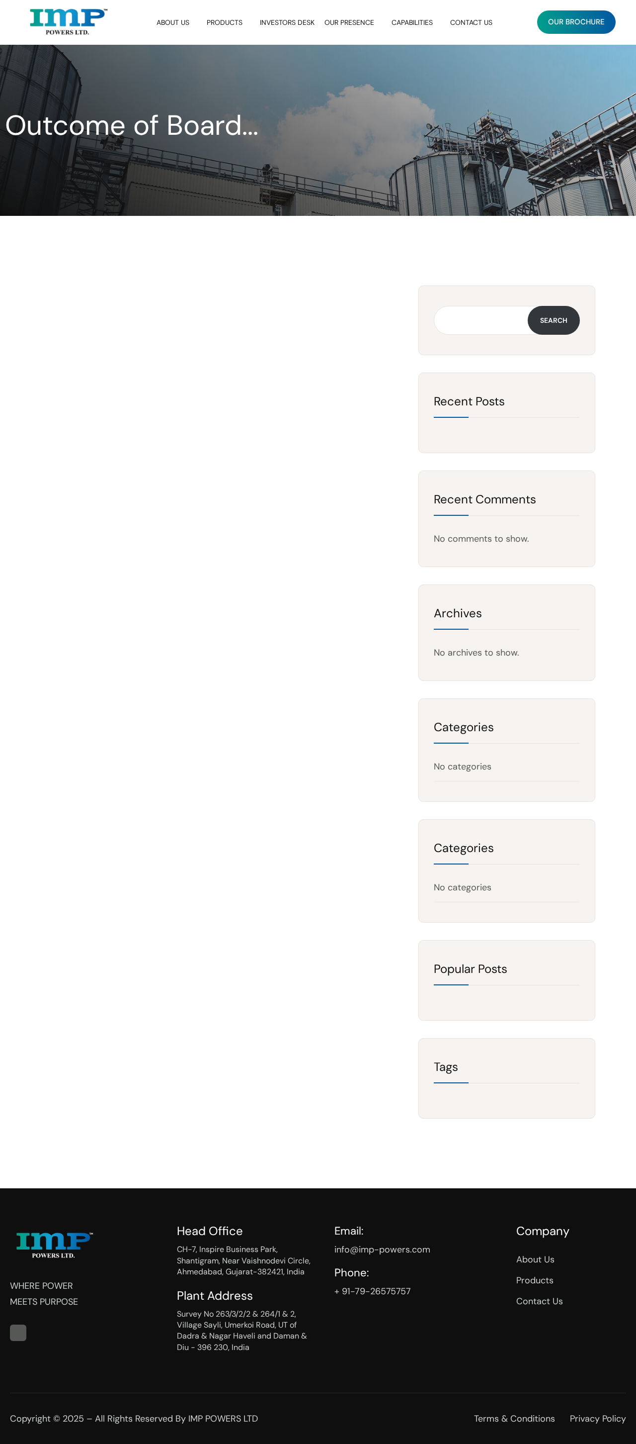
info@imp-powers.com (382, 1249)
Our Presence (349, 22)
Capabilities (412, 22)
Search (553, 320)
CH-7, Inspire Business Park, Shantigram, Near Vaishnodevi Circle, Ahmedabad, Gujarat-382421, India (244, 1260)
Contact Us (471, 22)
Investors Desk (287, 22)
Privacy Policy (598, 1419)
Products (224, 22)
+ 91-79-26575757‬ (372, 1291)
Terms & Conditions (514, 1419)
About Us (173, 22)
